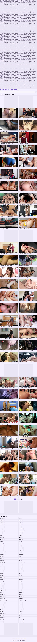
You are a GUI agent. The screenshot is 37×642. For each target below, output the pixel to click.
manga (20, 533)
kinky (2, 615)
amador (2, 522)
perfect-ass (21, 554)
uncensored (21, 592)
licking (20, 522)
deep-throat (3, 552)
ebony (2, 560)
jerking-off (2, 613)
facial (2, 571)
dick (1, 556)
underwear (21, 596)
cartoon (2, 539)
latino (20, 518)
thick (20, 590)
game (2, 581)
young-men (21, 621)
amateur (2, 524)
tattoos (21, 585)
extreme (2, 569)
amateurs (2, 526)
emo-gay (2, 562)
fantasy (2, 575)
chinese (2, 545)
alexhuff (2, 520)
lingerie (21, 524)
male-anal (21, 528)
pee (20, 552)
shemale (21, 579)
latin (2, 621)
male (20, 526)
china (2, 543)
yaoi (20, 615)
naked (20, 537)
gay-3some (2, 590)
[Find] (36, 92)
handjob (2, 594)
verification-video (22, 600)
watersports (21, 609)
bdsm (2, 535)
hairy (2, 592)
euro (1, 564)
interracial (2, 602)
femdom (2, 579)
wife (20, 613)
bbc (1, 533)
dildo (1, 558)
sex (20, 573)
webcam (21, 611)
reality (20, 564)
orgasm (21, 543)
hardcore (2, 598)
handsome (2, 596)
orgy (20, 545)
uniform (21, 598)
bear (2, 537)
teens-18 (21, 588)
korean (2, 619)
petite (20, 556)
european (2, 566)
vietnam (21, 602)
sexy (20, 575)
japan (2, 604)
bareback (2, 531)
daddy (2, 550)
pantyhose (21, 550)
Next (22, 499)
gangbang (2, 583)
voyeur (20, 607)
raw (20, 560)
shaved (21, 577)
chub (1, 547)
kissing (2, 617)
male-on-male (22, 531)
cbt (1, 541)
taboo (20, 581)
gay (2, 585)
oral (20, 541)
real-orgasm (21, 562)
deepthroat (3, 554)
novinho (21, 539)
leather (21, 520)
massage (21, 535)
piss (20, 558)
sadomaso (21, 571)
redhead (21, 566)
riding (20, 569)
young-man (21, 619)
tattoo (21, 583)
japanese (2, 607)
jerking (2, 611)
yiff (20, 617)
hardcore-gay (3, 600)
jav (1, 609)
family (2, 573)
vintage (21, 604)
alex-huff (2, 518)
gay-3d (2, 588)
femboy (2, 577)
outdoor (21, 547)
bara (1, 528)
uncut (20, 594)
